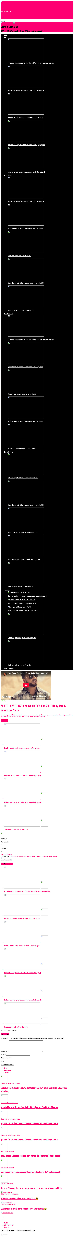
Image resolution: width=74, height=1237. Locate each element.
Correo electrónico (6, 1058)
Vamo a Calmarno (6, 854)
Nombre (3, 1054)
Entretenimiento (8, 314)
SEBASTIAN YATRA (51, 856)
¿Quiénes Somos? (10, 6)
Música (6, 37)
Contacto (7, 8)
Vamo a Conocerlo (9, 668)
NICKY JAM (41, 856)
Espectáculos (7, 175)
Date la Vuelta (14, 856)
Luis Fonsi (29, 856)
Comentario (5, 1051)
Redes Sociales (8, 452)
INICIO (6, 5)
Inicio (5, 35)
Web (2, 1061)
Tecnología (7, 590)
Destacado (22, 856)
